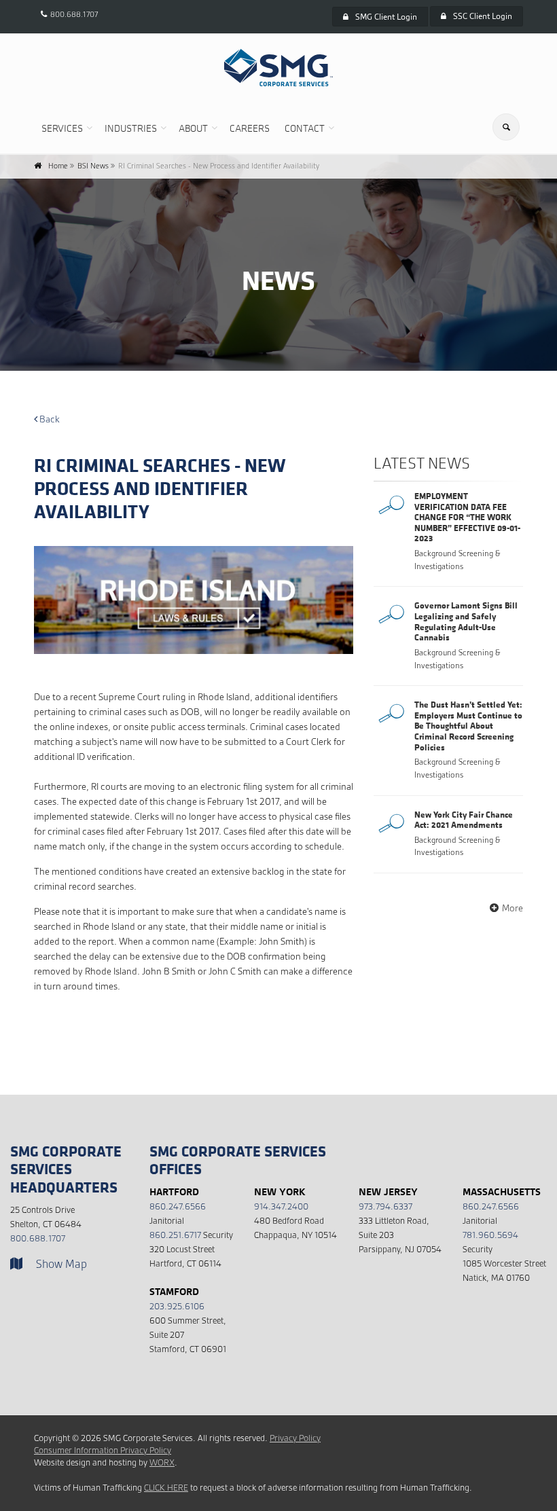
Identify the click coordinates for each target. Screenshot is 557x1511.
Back (48, 419)
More (512, 908)
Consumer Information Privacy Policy (102, 1450)
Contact (305, 127)
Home (58, 165)
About (193, 127)
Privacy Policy (295, 1438)
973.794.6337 (385, 1206)
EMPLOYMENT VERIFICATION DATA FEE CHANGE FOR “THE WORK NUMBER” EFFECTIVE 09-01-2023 (467, 517)
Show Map (61, 1264)
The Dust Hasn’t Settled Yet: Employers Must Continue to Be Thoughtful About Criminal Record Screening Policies (468, 725)
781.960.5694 (490, 1235)
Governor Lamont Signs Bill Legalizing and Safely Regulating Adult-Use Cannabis (466, 621)
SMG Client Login (386, 16)
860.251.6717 (175, 1235)
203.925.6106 (176, 1306)
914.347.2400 (281, 1206)
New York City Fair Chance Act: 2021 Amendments (463, 819)
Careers (250, 127)
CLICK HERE (166, 1487)
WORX (162, 1462)
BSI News (93, 165)
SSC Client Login (482, 16)
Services (62, 127)
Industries (131, 127)
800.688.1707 (74, 14)
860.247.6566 (177, 1206)
